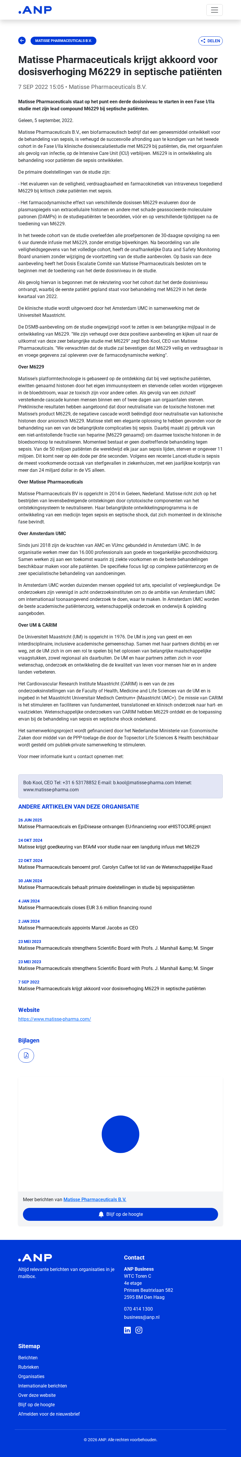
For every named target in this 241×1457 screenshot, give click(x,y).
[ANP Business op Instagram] (138, 1331)
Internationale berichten (42, 1386)
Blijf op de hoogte (36, 1404)
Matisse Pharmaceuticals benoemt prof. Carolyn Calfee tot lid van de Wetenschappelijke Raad (115, 867)
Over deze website (37, 1395)
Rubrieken (28, 1367)
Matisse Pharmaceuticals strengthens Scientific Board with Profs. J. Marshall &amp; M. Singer (115, 948)
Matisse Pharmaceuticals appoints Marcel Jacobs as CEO (78, 928)
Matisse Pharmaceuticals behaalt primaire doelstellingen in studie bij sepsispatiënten (106, 887)
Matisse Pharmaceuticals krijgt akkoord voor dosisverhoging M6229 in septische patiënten (112, 988)
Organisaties (31, 1376)
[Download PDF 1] (26, 1056)
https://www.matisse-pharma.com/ (54, 1019)
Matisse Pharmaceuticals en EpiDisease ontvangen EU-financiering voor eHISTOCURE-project (114, 826)
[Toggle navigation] (214, 10)
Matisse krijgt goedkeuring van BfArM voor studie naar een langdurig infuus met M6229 (109, 847)
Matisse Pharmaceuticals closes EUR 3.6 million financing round (85, 907)
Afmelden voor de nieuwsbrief (49, 1414)
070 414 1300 (138, 1309)
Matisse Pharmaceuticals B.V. (63, 41)
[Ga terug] (22, 41)
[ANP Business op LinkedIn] (127, 1331)
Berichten (28, 1357)
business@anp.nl (142, 1317)
